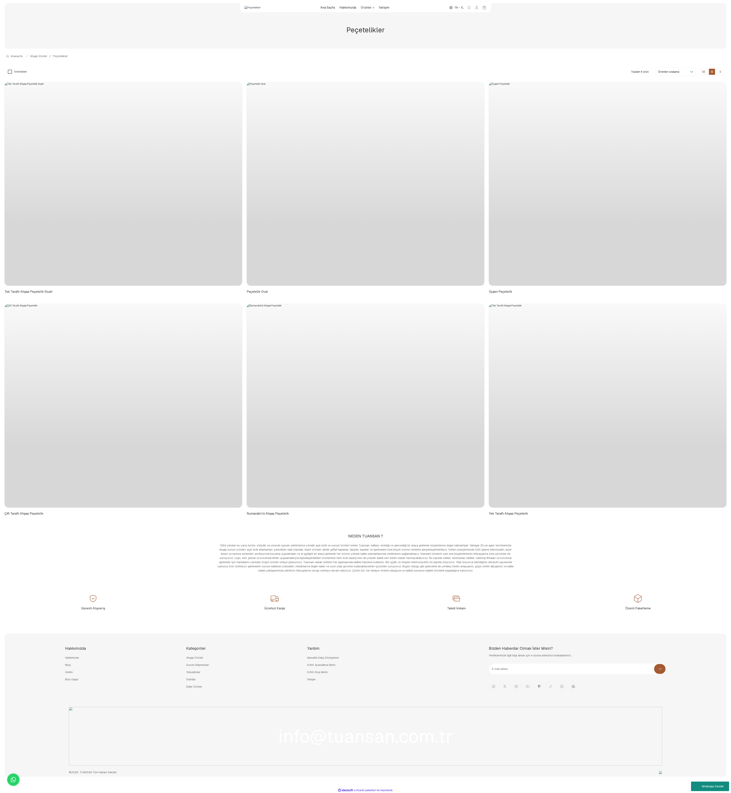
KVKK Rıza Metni (317, 672)
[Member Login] (476, 7)
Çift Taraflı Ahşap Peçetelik (24, 514)
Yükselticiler (193, 672)
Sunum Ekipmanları (197, 665)
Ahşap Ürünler (194, 657)
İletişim (311, 679)
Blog (68, 665)
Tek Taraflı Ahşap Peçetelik (508, 514)
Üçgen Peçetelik (500, 292)
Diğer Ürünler (194, 686)
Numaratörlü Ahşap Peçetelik (268, 514)
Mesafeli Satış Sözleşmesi (323, 657)
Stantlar (191, 679)
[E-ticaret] (365, 790)
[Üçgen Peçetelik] (607, 184)
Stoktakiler (20, 71)
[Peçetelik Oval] (365, 184)
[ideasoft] (345, 790)
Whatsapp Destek (713, 786)
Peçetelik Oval (257, 292)
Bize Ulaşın (71, 679)
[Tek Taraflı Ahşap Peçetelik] (607, 405)
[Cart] (484, 7)
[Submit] (660, 669)
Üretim (69, 672)
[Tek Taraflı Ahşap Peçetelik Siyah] (123, 184)
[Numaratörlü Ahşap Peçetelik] (365, 405)
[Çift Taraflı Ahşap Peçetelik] (123, 405)
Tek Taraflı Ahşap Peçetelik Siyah (28, 292)
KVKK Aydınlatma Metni (321, 665)
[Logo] (252, 7)
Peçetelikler (60, 56)
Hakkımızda (72, 657)
